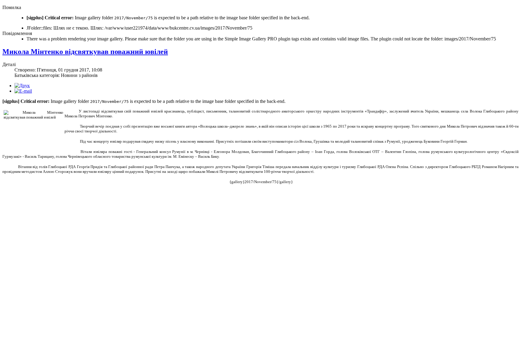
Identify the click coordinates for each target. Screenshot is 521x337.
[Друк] (22, 85)
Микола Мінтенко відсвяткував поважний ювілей (85, 52)
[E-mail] (23, 91)
